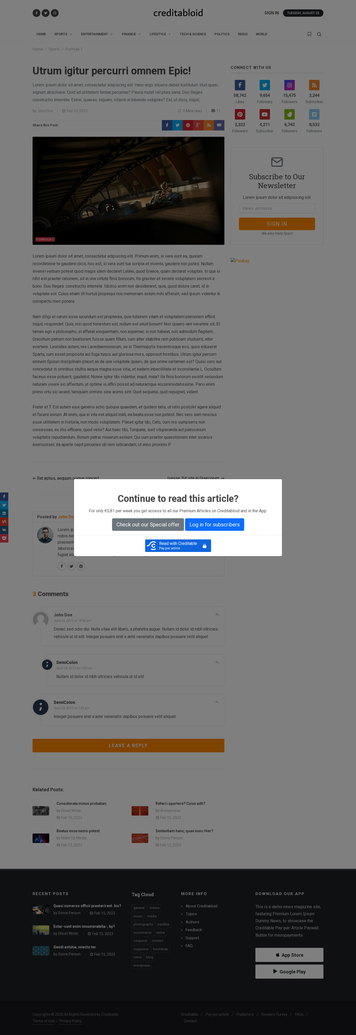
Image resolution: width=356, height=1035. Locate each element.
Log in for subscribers (214, 524)
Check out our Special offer (148, 524)
